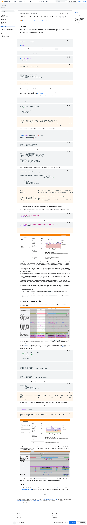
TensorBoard (4, 5)
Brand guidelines (55, 515)
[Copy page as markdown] (65, 17)
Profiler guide (58, 487)
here (50, 346)
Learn (19, 1)
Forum (18, 511)
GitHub (79, 1)
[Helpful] (68, 14)
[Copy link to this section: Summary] (27, 485)
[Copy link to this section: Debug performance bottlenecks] (42, 301)
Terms (18, 522)
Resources (32, 1)
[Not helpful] (69, 14)
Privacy (22, 522)
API (25, 1)
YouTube (19, 517)
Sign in (84, 1)
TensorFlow (22, 13)
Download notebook (52, 20)
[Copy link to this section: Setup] (25, 37)
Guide (9, 7)
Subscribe (73, 522)
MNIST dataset (40, 93)
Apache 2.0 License (20, 500)
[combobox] (61, 1)
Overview (3, 7)
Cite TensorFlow (55, 517)
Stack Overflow (55, 513)
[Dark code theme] (67, 40)
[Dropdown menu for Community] (43, 1)
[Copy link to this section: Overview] (27, 26)
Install (15, 1)
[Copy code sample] (69, 40)
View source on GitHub (39, 20)
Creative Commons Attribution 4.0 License (49, 499)
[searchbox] (7, 11)
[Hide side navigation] (14, 523)
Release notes (55, 511)
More (47, 1)
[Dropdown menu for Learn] (22, 1)
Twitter (18, 515)
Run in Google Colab (26, 20)
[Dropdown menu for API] (27, 1)
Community (40, 1)
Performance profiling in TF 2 (26, 489)
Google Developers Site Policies (36, 500)
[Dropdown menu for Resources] (35, 1)
